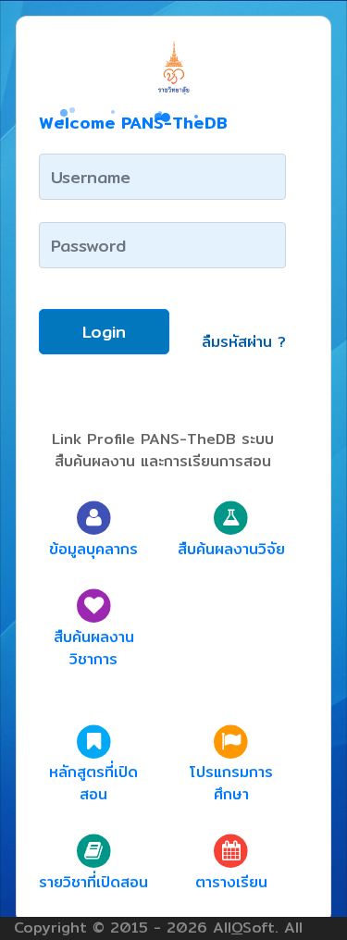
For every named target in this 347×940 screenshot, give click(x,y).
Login (104, 331)
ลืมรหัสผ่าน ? (244, 341)
